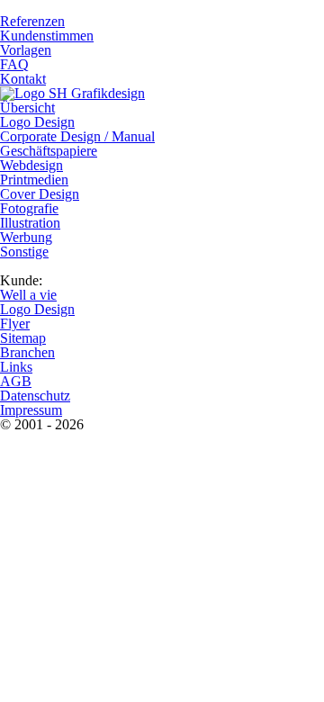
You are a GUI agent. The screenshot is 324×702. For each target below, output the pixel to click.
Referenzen (32, 21)
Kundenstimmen (47, 35)
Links (16, 366)
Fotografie (29, 208)
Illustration (30, 222)
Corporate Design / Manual (77, 136)
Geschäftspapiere (48, 150)
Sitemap (23, 338)
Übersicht (27, 107)
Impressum (31, 410)
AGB (16, 381)
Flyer (15, 323)
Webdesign (31, 165)
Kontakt (23, 78)
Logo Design (37, 122)
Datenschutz (35, 395)
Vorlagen (25, 50)
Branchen (27, 352)
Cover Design (39, 194)
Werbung (26, 237)
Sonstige (24, 251)
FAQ (14, 64)
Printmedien (34, 179)
